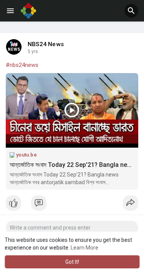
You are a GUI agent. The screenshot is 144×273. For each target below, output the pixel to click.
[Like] (72, 205)
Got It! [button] (72, 262)
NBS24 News (46, 44)
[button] (131, 11)
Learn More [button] (84, 248)
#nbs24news (22, 65)
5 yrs (33, 51)
